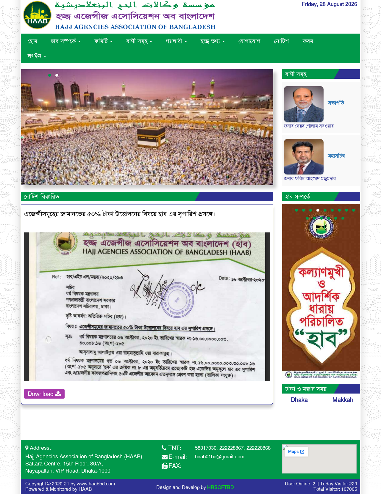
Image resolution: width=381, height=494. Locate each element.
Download (41, 394)
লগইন (35, 56)
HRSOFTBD (220, 487)
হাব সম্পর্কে (64, 41)
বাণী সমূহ (137, 41)
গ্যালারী (175, 41)
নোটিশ (281, 41)
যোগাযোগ (249, 41)
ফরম (308, 41)
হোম (32, 41)
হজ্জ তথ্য (211, 41)
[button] (49, 75)
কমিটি (102, 41)
